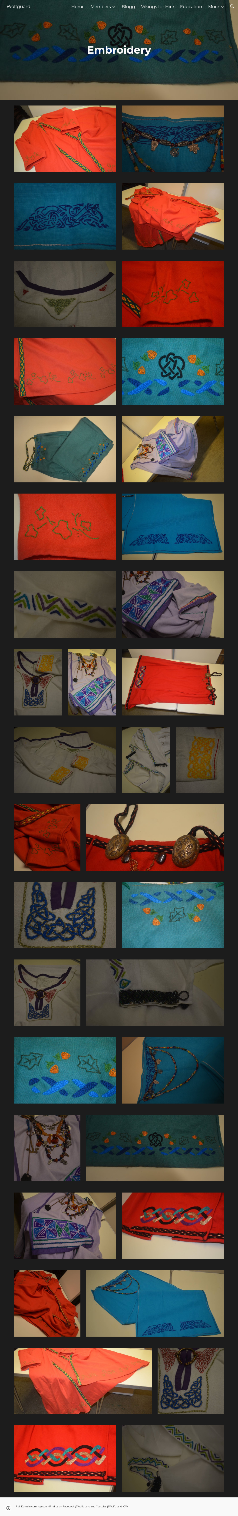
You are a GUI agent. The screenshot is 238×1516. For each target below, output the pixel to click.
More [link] (213, 6)
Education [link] (191, 6)
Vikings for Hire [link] (157, 6)
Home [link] (78, 6)
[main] (119, 50)
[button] (232, 6)
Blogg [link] (128, 6)
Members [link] (101, 6)
